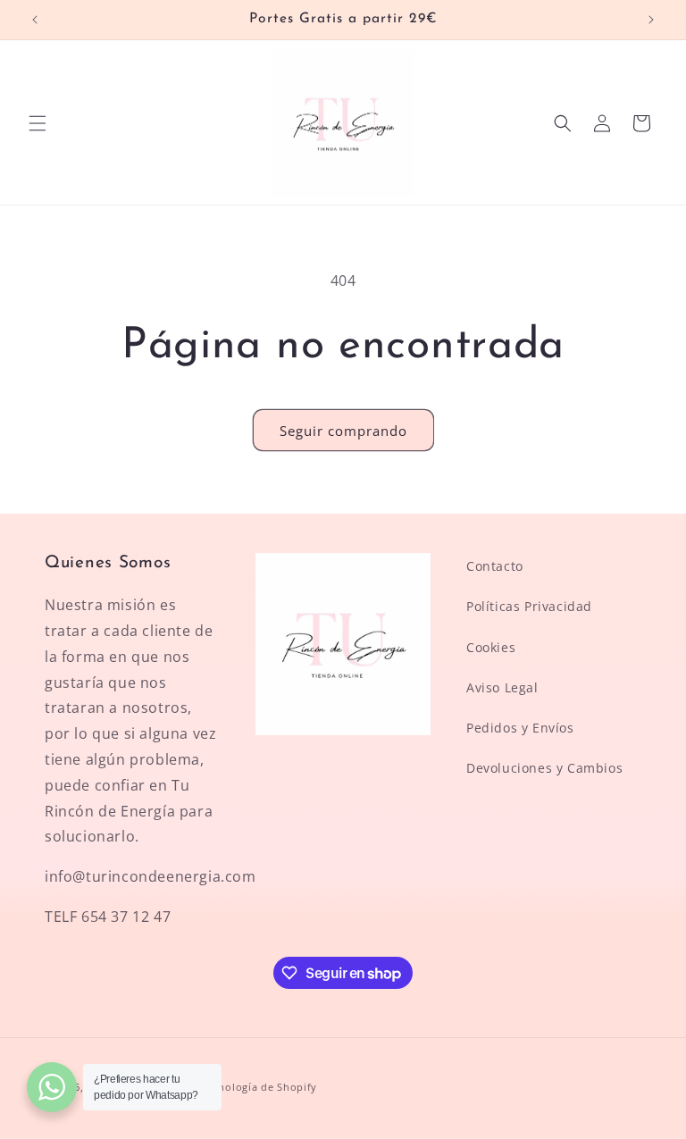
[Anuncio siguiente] (651, 19)
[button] (37, 123)
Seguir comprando (343, 431)
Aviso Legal (502, 687)
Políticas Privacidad (529, 606)
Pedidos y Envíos (520, 727)
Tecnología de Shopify (259, 1086)
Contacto (494, 565)
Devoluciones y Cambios (544, 767)
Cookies (490, 647)
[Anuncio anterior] (34, 19)
